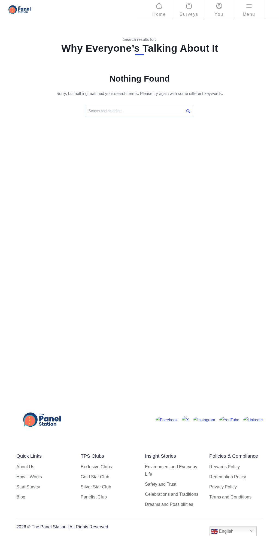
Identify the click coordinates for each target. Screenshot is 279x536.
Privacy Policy (223, 487)
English (225, 531)
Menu (249, 14)
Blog (20, 497)
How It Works (29, 477)
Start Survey (28, 487)
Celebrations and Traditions (171, 494)
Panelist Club (94, 497)
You (218, 14)
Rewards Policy (224, 466)
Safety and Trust (160, 484)
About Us (25, 466)
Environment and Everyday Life (171, 470)
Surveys (189, 14)
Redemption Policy (227, 477)
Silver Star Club (96, 487)
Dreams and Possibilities (169, 504)
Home (159, 14)
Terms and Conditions (230, 497)
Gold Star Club (95, 477)
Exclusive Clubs (96, 466)
